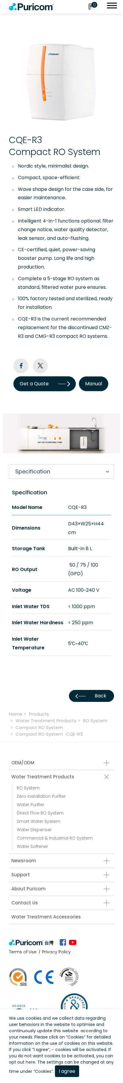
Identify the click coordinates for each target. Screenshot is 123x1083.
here (30, 1062)
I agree (67, 1071)
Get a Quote (34, 383)
